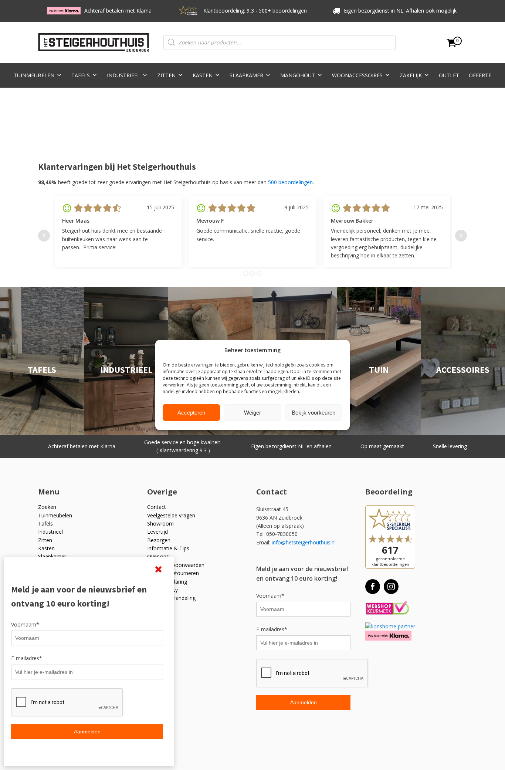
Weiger (252, 412)
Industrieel (123, 75)
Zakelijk (411, 75)
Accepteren (191, 412)
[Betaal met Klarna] (388, 636)
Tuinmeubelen (34, 75)
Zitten (166, 75)
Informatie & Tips (168, 548)
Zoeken (47, 506)
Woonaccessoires (357, 75)
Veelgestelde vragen (171, 515)
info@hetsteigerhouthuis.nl (304, 542)
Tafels (80, 75)
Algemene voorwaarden (175, 564)
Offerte (480, 75)
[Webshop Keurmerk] (387, 608)
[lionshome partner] (390, 626)
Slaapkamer (246, 75)
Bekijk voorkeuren (313, 412)
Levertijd (157, 531)
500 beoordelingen (290, 182)
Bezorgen (158, 540)
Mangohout (297, 75)
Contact (156, 506)
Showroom (160, 523)
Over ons (158, 556)
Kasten (203, 75)
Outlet (449, 75)
